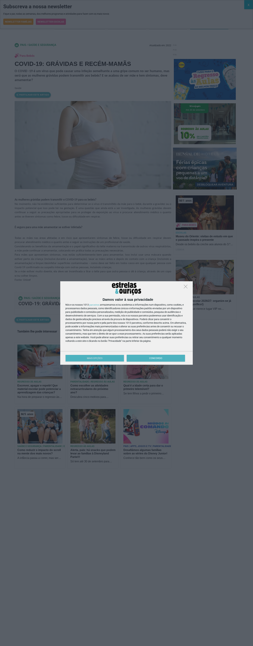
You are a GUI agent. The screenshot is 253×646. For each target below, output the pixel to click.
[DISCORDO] (186, 287)
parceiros (94, 305)
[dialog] (126, 323)
